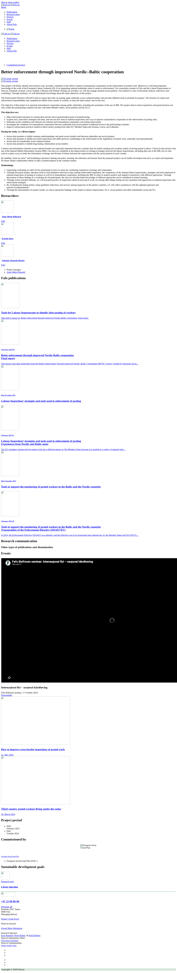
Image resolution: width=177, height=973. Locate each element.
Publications (12, 12)
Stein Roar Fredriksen (9, 941)
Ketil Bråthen (34, 935)
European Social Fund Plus (10, 856)
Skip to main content (10, 2)
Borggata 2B (6, 907)
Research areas (13, 14)
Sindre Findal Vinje (8, 946)
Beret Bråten (19, 935)
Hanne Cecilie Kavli (10, 919)
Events (10, 19)
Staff (9, 22)
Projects (10, 17)
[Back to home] (10, 5)
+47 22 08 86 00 (10, 901)
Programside (6, 695)
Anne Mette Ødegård (16, 272)
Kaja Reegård (7, 935)
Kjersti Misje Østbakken (11, 928)
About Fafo (12, 24)
